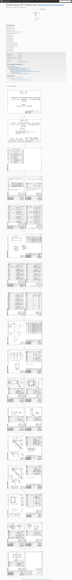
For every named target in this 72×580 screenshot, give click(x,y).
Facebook (27, 579)
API (47, 579)
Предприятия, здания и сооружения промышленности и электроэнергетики (26, 71)
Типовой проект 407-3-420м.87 (50, 4)
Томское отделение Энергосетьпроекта (23, 79)
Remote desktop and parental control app (40, 579)
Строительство (13, 66)
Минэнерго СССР (20, 77)
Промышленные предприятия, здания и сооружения (22, 70)
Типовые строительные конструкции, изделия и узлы (21, 68)
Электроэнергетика (17, 72)
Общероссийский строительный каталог (19, 69)
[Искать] (70, 1)
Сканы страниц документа (12, 86)
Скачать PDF (43, 9)
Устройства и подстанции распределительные (22, 73)
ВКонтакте (31, 579)
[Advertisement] (18, 15)
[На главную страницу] (1, 1)
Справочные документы (15, 67)
